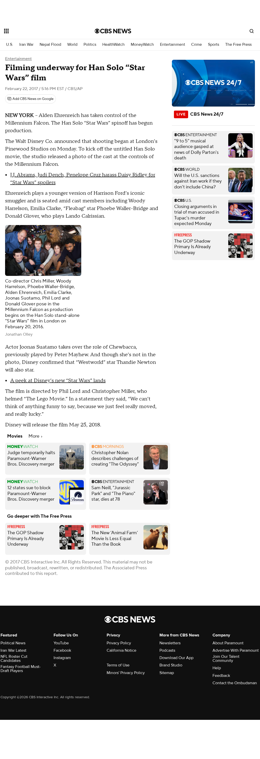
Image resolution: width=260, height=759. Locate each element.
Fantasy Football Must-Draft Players (21, 669)
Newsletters (170, 643)
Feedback (221, 676)
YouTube (61, 643)
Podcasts (167, 650)
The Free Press (238, 44)
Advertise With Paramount (236, 650)
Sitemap (166, 673)
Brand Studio (170, 665)
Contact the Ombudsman (235, 683)
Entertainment (172, 44)
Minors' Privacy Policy (126, 673)
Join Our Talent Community (226, 658)
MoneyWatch (142, 44)
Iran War (26, 44)
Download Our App (176, 658)
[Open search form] (251, 31)
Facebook (62, 650)
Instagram (62, 658)
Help (217, 668)
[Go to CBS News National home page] (113, 31)
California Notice (121, 650)
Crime (196, 44)
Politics (90, 44)
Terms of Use (118, 665)
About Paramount (228, 643)
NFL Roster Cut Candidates (14, 658)
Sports (213, 44)
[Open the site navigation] (40, 31)
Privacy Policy (119, 643)
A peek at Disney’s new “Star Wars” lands (58, 380)
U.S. (9, 44)
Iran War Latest (13, 650)
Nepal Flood (50, 44)
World (72, 44)
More (34, 436)
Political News (13, 643)
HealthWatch (113, 44)
